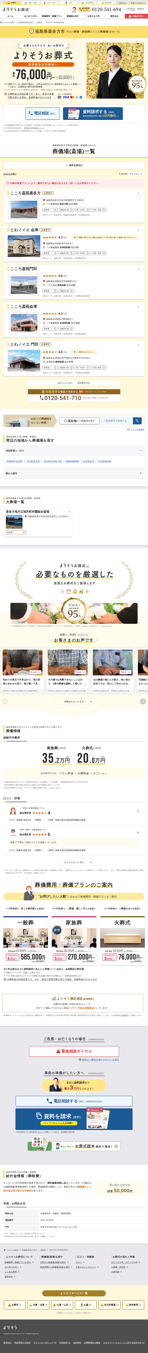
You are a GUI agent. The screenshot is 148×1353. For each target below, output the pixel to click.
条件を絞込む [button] (76, 165)
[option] (19, 1262)
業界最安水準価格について (34, 128)
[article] (74, 814)
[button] (29, 95)
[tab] (12, 2)
